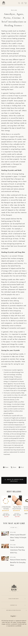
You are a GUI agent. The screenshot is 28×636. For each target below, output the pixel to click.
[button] (5, 510)
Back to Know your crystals (15, 480)
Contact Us (13, 605)
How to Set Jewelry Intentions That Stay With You (17, 549)
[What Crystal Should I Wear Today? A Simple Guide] (5, 533)
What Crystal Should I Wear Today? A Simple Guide (18, 537)
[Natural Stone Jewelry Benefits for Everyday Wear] (5, 558)
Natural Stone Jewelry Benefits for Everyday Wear (18, 562)
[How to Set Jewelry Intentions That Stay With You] (5, 546)
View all (14, 527)
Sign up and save (14, 598)
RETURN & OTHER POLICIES (13, 610)
